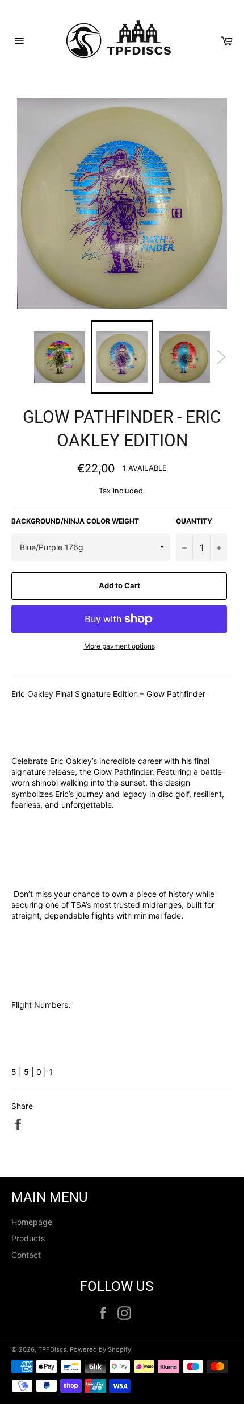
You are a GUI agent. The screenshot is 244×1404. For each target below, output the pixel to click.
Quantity (194, 521)
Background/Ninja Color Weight (75, 521)
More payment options (119, 646)
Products (28, 1238)
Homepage (31, 1222)
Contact (26, 1255)
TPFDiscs (52, 1349)
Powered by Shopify (100, 1349)
